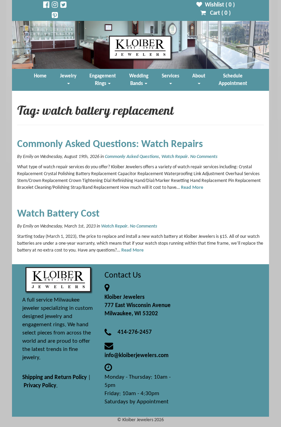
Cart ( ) (218, 13)
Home (40, 76)
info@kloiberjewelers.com (137, 355)
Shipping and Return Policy (54, 377)
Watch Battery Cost (58, 214)
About (198, 76)
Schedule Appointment (233, 79)
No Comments (204, 156)
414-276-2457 (135, 332)
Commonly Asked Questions (132, 156)
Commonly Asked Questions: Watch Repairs (110, 144)
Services (170, 76)
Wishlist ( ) (218, 5)
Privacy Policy (40, 386)
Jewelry (68, 76)
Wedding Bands (138, 79)
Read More (192, 187)
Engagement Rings (102, 79)
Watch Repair (174, 156)
